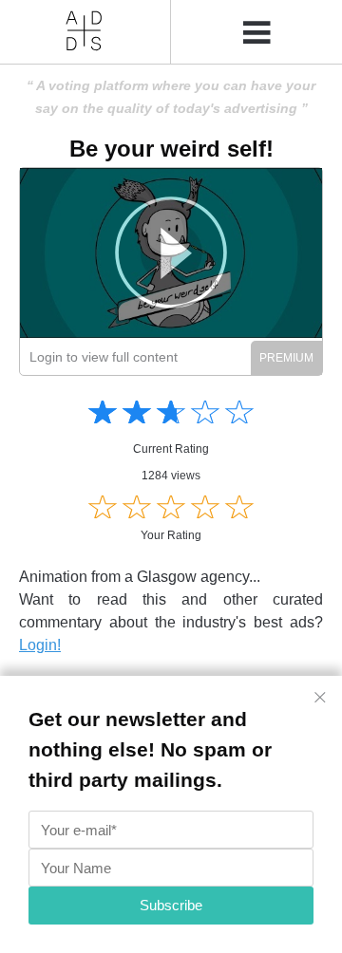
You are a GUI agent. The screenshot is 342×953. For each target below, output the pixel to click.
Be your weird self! (171, 148)
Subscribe (171, 905)
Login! (40, 645)
